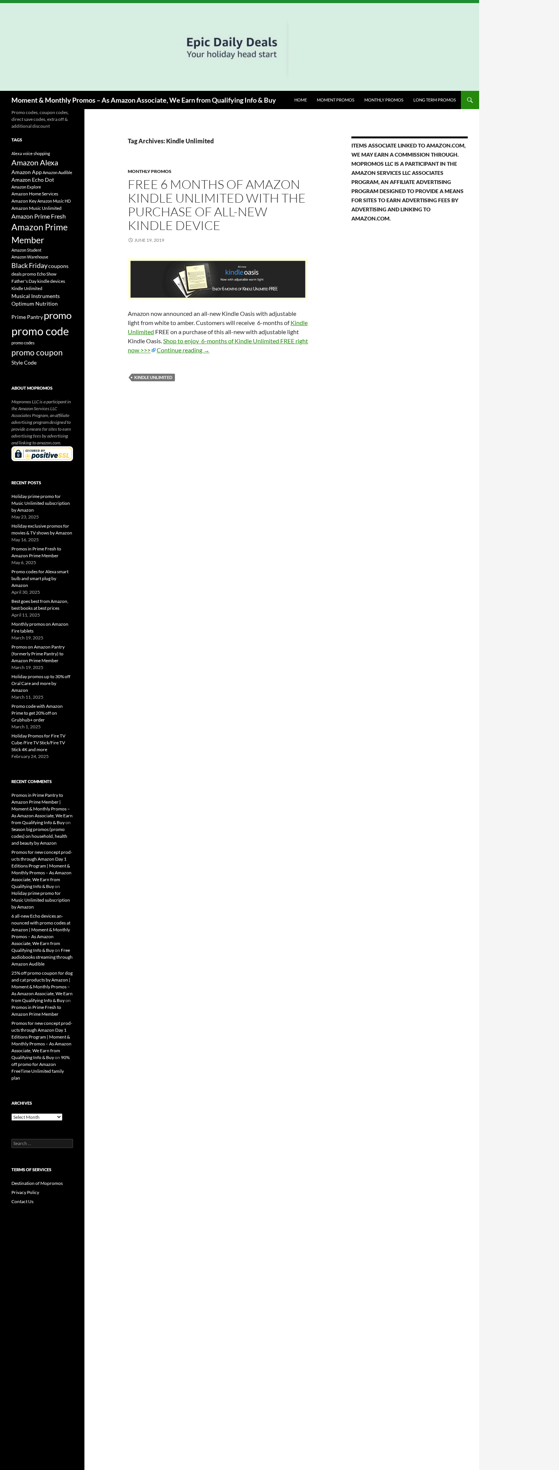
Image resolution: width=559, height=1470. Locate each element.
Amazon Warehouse (29, 256)
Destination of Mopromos (37, 1183)
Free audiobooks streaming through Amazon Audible (42, 957)
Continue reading (183, 350)
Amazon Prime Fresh (38, 216)
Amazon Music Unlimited (36, 208)
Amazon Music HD (54, 200)
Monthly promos (383, 99)
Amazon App (26, 172)
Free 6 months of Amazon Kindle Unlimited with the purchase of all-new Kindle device (217, 204)
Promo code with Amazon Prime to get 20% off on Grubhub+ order (37, 713)
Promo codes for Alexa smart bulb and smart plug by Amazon (39, 578)
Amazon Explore (26, 186)
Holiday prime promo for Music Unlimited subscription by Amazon (40, 503)
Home (300, 99)
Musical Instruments (35, 296)
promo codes (23, 342)
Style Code (24, 363)
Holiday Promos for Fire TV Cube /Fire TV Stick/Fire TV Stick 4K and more (38, 742)
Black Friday (29, 265)
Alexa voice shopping (30, 153)
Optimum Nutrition (34, 304)
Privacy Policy (25, 1192)
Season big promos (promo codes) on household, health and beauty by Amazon (39, 836)
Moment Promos (335, 99)
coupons (58, 266)
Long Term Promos (434, 99)
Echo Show (46, 273)
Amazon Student (26, 249)
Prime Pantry (27, 317)
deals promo (23, 274)
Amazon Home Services (34, 194)
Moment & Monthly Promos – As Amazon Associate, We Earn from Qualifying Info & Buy (143, 100)
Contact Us (22, 1201)
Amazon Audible (57, 172)
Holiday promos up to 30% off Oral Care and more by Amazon (40, 683)
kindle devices (51, 281)
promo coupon (37, 352)
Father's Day (24, 281)
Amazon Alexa (34, 162)
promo (57, 315)
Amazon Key (24, 201)
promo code (40, 331)
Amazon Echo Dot (32, 180)
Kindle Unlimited (153, 377)
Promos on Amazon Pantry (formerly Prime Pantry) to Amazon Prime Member (38, 653)
